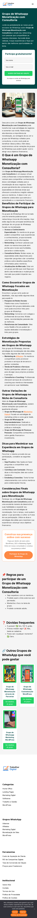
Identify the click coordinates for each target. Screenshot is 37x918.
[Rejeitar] (34, 909)
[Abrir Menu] (33, 4)
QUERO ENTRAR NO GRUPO (18, 73)
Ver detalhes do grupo (9, 703)
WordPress (6, 805)
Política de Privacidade (11, 895)
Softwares (6, 798)
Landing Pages (8, 792)
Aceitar (15, 912)
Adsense (5, 823)
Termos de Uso (8, 891)
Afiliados (19, 356)
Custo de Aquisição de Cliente (13, 856)
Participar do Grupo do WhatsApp (19, 555)
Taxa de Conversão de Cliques (14, 863)
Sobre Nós (6, 885)
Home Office (7, 789)
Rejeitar (22, 912)
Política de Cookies (9, 898)
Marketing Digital (8, 795)
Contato (5, 888)
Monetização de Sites (10, 832)
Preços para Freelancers (12, 866)
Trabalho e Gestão (9, 802)
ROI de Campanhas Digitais (12, 859)
